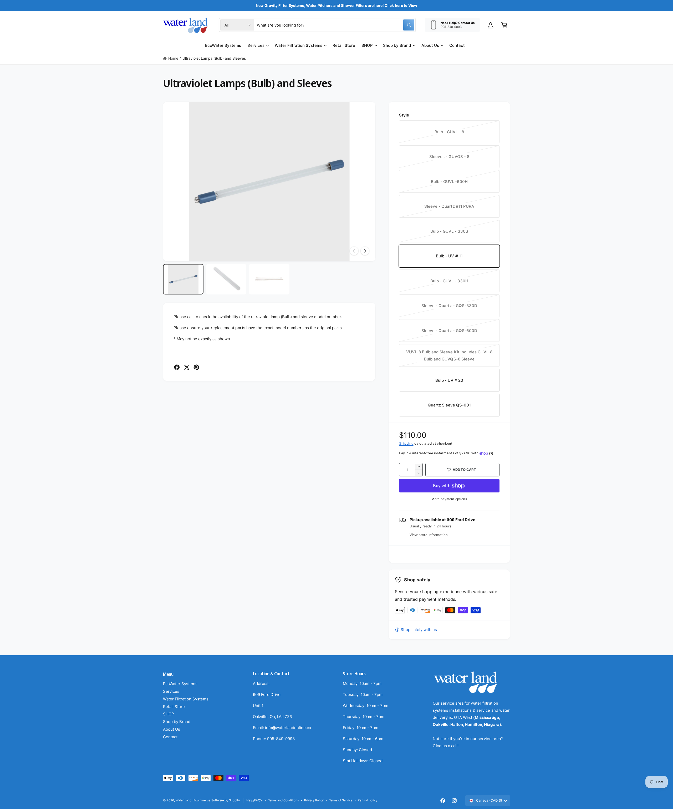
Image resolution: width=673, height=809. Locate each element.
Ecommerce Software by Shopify (216, 800)
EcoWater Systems (180, 683)
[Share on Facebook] (177, 367)
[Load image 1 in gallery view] (183, 279)
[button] (504, 25)
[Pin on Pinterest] (196, 367)
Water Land (183, 800)
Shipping (406, 443)
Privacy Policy (313, 800)
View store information (429, 535)
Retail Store (174, 706)
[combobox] (336, 25)
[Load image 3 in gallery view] (269, 279)
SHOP (367, 45)
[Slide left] (354, 251)
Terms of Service (341, 800)
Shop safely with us (419, 629)
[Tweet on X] (186, 367)
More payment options (449, 499)
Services (255, 45)
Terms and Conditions (283, 800)
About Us (430, 45)
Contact (170, 736)
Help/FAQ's (254, 800)
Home (173, 58)
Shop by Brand (397, 45)
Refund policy (367, 800)
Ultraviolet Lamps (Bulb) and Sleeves (214, 58)
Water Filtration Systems (298, 45)
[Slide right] (365, 251)
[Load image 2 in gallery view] (226, 279)
